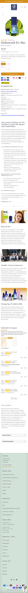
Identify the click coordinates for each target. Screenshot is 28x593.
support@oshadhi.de (7, 466)
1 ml (3, 63)
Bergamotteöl (6, 543)
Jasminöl (5, 564)
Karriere (5, 493)
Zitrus (8, 91)
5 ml (9, 63)
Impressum (5, 502)
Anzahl (2, 66)
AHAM (4, 490)
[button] (2, 7)
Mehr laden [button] (14, 398)
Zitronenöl (5, 546)
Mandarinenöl (6, 556)
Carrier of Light (6, 487)
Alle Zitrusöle (6, 540)
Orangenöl (5, 549)
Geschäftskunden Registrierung (10, 477)
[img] (8, 352)
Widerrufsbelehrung (7, 514)
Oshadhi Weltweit (7, 484)
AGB (4, 505)
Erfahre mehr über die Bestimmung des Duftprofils (12, 115)
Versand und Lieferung (8, 511)
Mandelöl (5, 574)
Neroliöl (5, 553)
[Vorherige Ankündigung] (2, 1)
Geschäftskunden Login (8, 474)
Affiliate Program (7, 481)
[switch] (25, 591)
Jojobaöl (5, 571)
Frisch (15, 91)
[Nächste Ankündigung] (25, 1)
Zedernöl (5, 567)
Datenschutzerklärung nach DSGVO (11, 508)
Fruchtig (12, 91)
